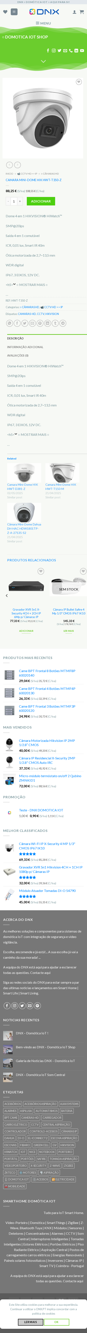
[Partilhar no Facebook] (17, 323)
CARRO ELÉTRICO (15, 1124)
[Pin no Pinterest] (40, 323)
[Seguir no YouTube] (82, 51)
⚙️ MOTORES (27, 1172)
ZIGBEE (68, 1165)
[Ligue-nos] (71, 51)
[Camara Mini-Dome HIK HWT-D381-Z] (24, 473)
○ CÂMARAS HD (50, 173)
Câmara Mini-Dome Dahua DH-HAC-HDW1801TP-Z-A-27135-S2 (24, 529)
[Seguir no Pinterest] (37, 1005)
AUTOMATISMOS (46, 1111)
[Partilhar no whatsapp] (9, 323)
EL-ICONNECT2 (37, 1138)
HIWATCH (10, 1152)
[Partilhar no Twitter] (24, 323)
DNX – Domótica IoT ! (32, 1033)
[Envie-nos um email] (65, 51)
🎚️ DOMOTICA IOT (16, 1179)
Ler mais (69, 630)
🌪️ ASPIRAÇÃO (49, 1172)
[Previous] (7, 604)
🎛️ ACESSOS (40, 1179)
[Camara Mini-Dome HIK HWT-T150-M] (62, 473)
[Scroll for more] (43, 61)
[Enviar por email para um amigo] (32, 323)
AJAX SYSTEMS (69, 1104)
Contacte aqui (40, 973)
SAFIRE (41, 1159)
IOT (23, 1152)
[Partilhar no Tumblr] (55, 323)
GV (55, 1145)
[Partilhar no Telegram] (62, 323)
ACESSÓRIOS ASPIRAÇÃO (40, 1104)
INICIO (9, 173)
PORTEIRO (65, 1152)
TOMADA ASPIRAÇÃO (63, 1159)
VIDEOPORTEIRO (15, 1165)
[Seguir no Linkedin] (76, 51)
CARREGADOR (52, 1117)
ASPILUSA (26, 1111)
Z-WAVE (55, 1165)
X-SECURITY (38, 1165)
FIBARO (25, 1145)
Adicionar (41, 201)
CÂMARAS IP (69, 1131)
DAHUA (9, 1138)
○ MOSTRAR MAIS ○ (32, 285)
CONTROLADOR (15, 1131)
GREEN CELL (41, 1145)
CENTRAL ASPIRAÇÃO (56, 1124)
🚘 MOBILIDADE (14, 1186)
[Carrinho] (82, 11)
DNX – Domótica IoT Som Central (40, 1075)
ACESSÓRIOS (12, 1104)
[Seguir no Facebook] (48, 51)
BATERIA (66, 1111)
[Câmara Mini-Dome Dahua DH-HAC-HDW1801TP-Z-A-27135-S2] (24, 512)
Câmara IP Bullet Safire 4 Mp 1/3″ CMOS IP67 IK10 (68, 611)
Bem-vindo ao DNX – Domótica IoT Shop (45, 1047)
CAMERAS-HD (30, 1117)
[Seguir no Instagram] (54, 51)
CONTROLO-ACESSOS (43, 1131)
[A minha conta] (74, 11)
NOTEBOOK (47, 1152)
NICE (32, 1152)
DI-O (21, 1138)
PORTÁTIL (10, 1159)
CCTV (40, 314)
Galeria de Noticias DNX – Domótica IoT (45, 1061)
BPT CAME (11, 1117)
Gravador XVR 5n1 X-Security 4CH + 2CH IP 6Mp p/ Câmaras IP (26, 613)
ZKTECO (9, 1172)
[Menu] (14, 11)
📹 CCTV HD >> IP (27, 173)
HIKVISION (52, 314)
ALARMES (10, 1111)
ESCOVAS (10, 1145)
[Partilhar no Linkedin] (47, 323)
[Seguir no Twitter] (59, 51)
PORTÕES (27, 1159)
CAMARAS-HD (27, 314)
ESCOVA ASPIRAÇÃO (64, 1138)
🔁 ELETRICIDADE (63, 1179)
